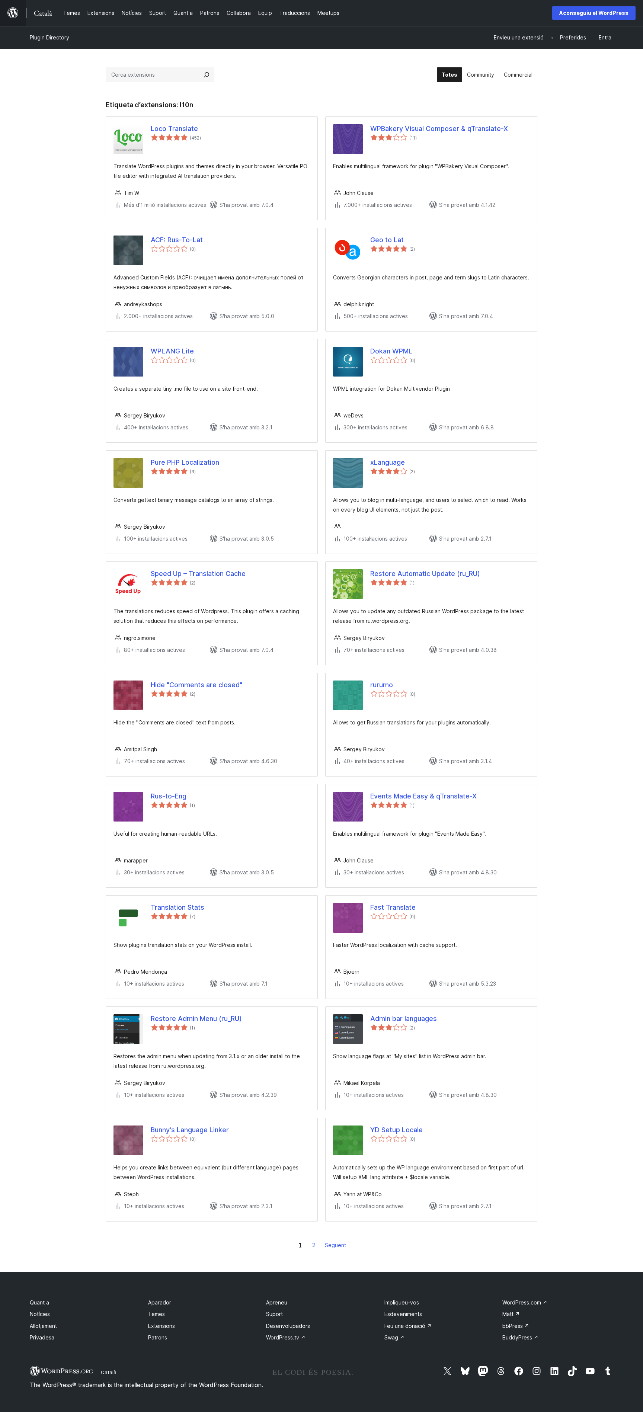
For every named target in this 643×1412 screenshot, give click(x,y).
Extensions (161, 1326)
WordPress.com (524, 1302)
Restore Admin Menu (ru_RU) (196, 1018)
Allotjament (43, 1326)
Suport (274, 1314)
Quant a (39, 1302)
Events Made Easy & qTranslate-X (423, 796)
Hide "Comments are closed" (196, 685)
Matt (511, 1314)
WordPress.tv (285, 1337)
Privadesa (42, 1337)
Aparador (159, 1302)
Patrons (157, 1337)
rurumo (381, 685)
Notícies (40, 1314)
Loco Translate (174, 128)
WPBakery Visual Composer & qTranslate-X (439, 128)
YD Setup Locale (396, 1130)
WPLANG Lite (172, 351)
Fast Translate (393, 907)
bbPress (515, 1326)
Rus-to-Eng (168, 796)
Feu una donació (408, 1326)
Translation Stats (177, 907)
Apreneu (276, 1302)
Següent (335, 1245)
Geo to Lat (387, 240)
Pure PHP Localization (185, 462)
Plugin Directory (49, 37)
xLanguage (387, 462)
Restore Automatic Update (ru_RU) (425, 573)
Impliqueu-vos (401, 1302)
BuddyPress (520, 1337)
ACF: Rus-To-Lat (177, 240)
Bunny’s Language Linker (190, 1130)
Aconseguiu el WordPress (593, 13)
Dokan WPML (391, 351)
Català (108, 1372)
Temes (156, 1314)
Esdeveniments (403, 1314)
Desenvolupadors (288, 1326)
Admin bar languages (403, 1018)
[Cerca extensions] (206, 74)
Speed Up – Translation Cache (198, 573)
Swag (394, 1337)
